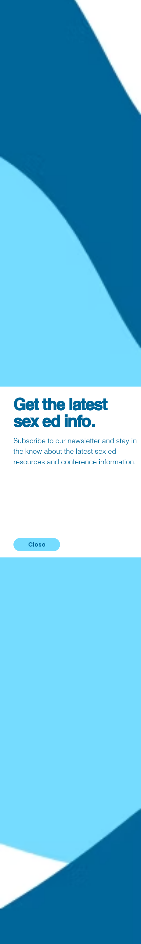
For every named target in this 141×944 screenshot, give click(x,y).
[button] (36, 544)
